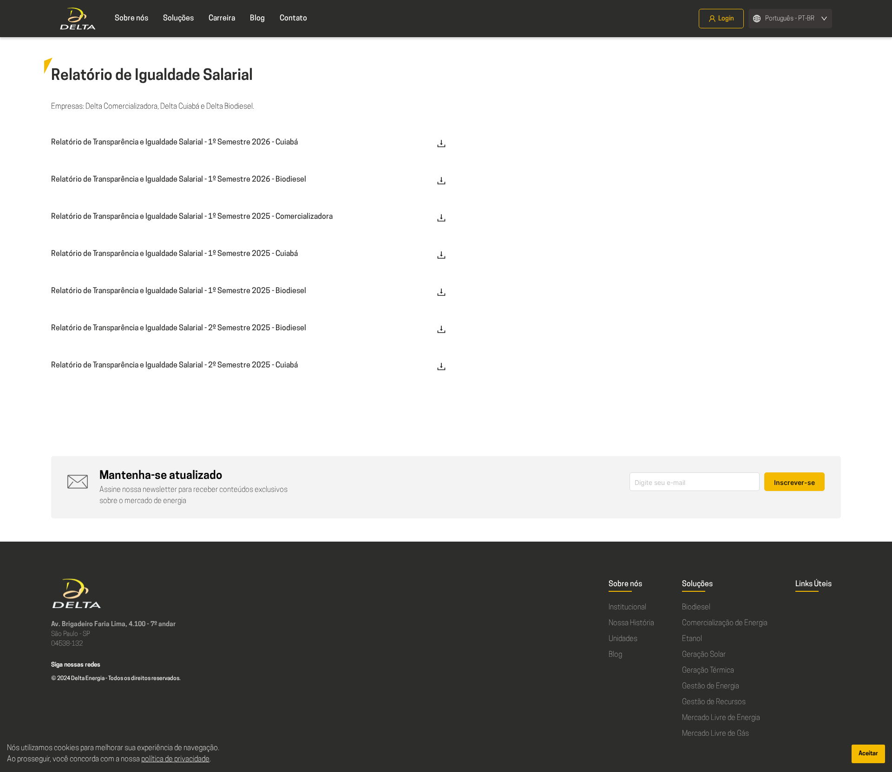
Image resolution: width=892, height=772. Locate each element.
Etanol (692, 639)
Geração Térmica (708, 670)
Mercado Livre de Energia (721, 718)
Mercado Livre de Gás (715, 734)
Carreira (222, 18)
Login (726, 18)
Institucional (627, 607)
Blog (257, 18)
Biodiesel (696, 607)
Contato (293, 18)
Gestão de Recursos (714, 702)
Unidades (623, 639)
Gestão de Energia (710, 686)
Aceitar (868, 754)
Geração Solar (704, 655)
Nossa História (631, 623)
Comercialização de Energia (724, 623)
